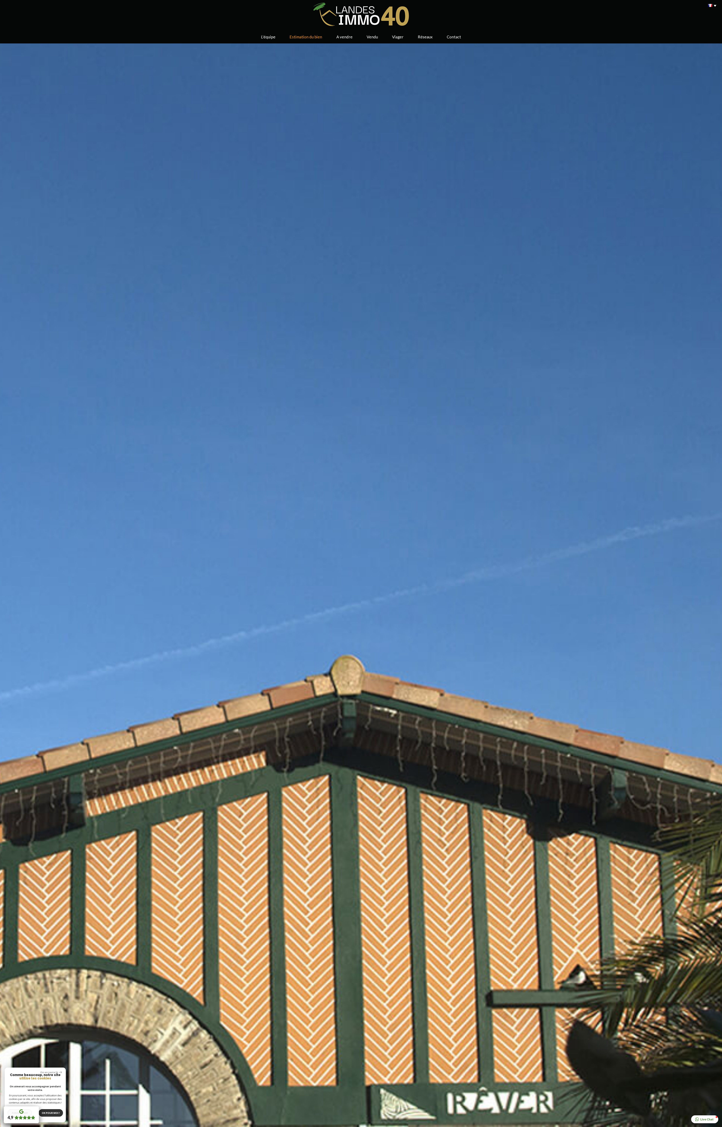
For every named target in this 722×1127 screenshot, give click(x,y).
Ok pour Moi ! (51, 1113)
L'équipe (268, 36)
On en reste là (49, 1072)
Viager (397, 36)
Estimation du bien (306, 36)
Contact (454, 36)
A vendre (344, 36)
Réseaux (425, 36)
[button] (704, 1119)
